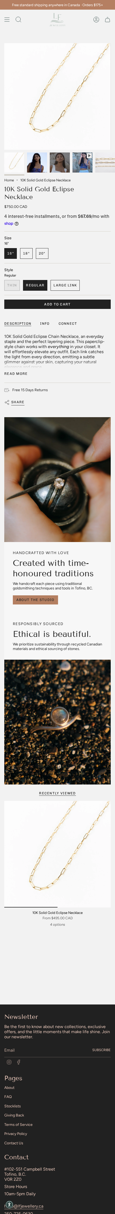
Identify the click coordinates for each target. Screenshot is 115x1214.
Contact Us (13, 1143)
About (9, 1087)
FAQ (8, 1097)
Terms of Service (18, 1124)
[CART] (107, 19)
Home (9, 180)
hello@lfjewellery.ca (23, 1206)
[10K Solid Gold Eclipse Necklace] (57, 854)
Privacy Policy (15, 1133)
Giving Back (14, 1115)
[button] (9, 1205)
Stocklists (12, 1106)
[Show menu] (7, 19)
